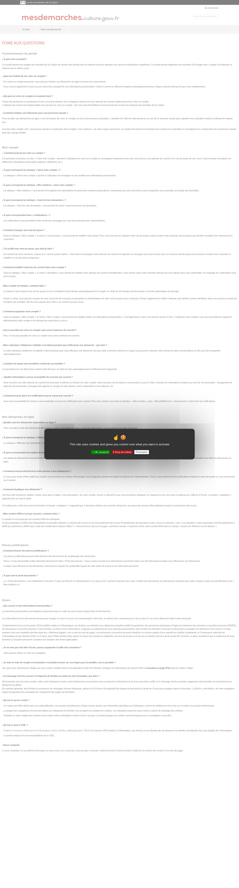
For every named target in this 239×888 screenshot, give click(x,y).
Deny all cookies (123, 452)
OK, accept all (101, 452)
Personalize (141, 452)
